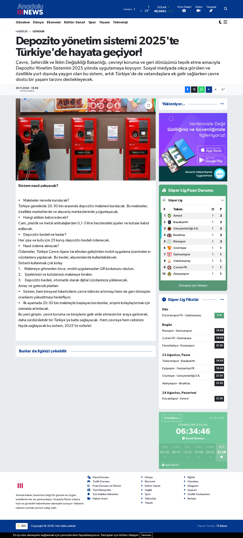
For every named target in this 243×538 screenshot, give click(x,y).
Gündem (23, 22)
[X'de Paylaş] (194, 89)
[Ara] (225, 9)
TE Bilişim (221, 526)
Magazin (193, 485)
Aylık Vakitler (172, 465)
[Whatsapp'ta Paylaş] (201, 89)
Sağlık (148, 490)
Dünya (38, 22)
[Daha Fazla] (209, 89)
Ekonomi (54, 22)
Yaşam (104, 22)
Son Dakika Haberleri (105, 494)
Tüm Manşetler (102, 490)
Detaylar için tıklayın (193, 285)
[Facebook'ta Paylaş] (187, 89)
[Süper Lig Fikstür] (222, 299)
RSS (23, 526)
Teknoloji (120, 22)
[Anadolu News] (30, 9)
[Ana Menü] (224, 22)
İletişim (192, 498)
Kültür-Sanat (74, 22)
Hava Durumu (101, 477)
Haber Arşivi (100, 498)
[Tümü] (222, 104)
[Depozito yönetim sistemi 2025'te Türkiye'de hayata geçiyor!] (86, 139)
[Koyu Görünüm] (220, 22)
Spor (92, 22)
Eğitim (191, 477)
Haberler (22, 31)
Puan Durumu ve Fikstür (107, 485)
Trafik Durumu (101, 481)
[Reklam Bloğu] (193, 147)
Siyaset (192, 490)
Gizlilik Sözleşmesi (199, 494)
